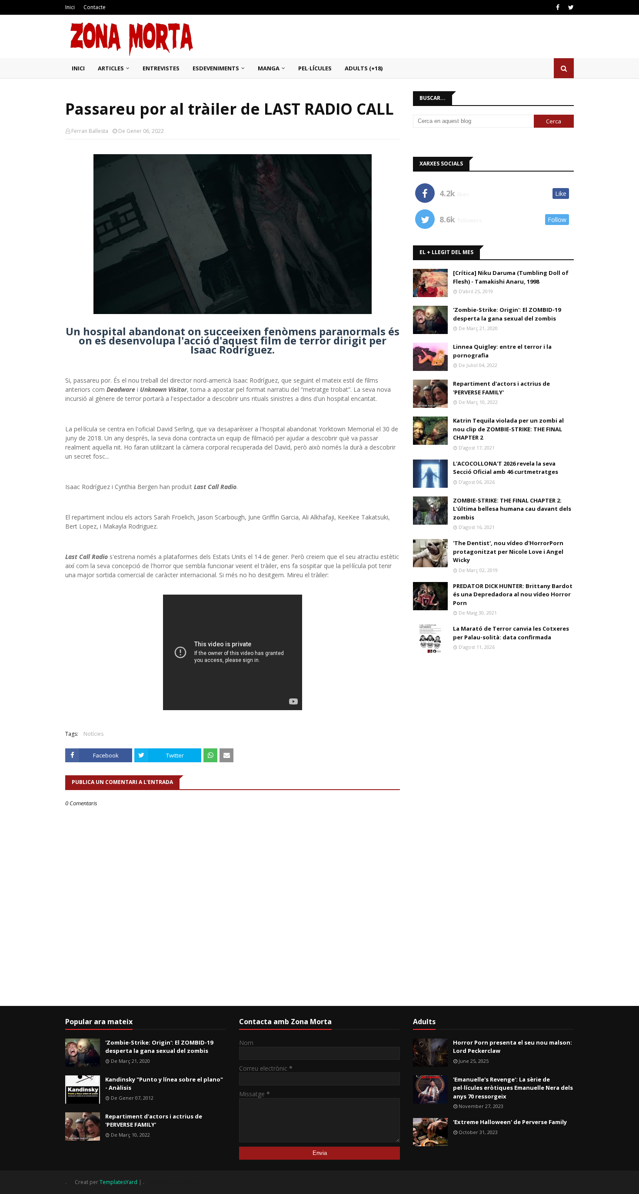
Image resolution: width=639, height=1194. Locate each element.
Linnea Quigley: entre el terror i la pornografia (502, 351)
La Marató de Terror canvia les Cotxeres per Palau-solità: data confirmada (511, 633)
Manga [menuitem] (269, 68)
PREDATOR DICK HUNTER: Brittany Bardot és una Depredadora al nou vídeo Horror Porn (512, 594)
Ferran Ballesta (89, 131)
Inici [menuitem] (78, 68)
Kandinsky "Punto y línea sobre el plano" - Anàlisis (164, 1083)
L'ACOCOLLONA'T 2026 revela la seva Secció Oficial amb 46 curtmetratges (505, 468)
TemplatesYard (118, 1182)
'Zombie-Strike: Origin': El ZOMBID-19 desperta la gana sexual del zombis (507, 314)
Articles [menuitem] (111, 68)
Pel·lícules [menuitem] (315, 68)
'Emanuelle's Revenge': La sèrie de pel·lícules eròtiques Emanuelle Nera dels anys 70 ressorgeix (513, 1087)
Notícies (93, 734)
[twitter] (570, 7)
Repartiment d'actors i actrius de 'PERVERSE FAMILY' (501, 388)
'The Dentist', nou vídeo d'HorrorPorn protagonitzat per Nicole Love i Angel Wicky (508, 551)
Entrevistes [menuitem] (161, 68)
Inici (70, 7)
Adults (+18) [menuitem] (364, 68)
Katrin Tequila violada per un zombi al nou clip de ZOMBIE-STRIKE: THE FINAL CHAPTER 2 (508, 429)
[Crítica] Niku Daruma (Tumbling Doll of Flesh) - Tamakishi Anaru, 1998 (511, 277)
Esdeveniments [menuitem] (216, 68)
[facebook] (558, 7)
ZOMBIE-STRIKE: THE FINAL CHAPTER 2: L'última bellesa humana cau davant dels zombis (512, 508)
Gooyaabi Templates (171, 1182)
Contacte (94, 7)
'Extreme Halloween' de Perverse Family (510, 1122)
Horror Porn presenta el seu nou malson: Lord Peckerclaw (512, 1047)
